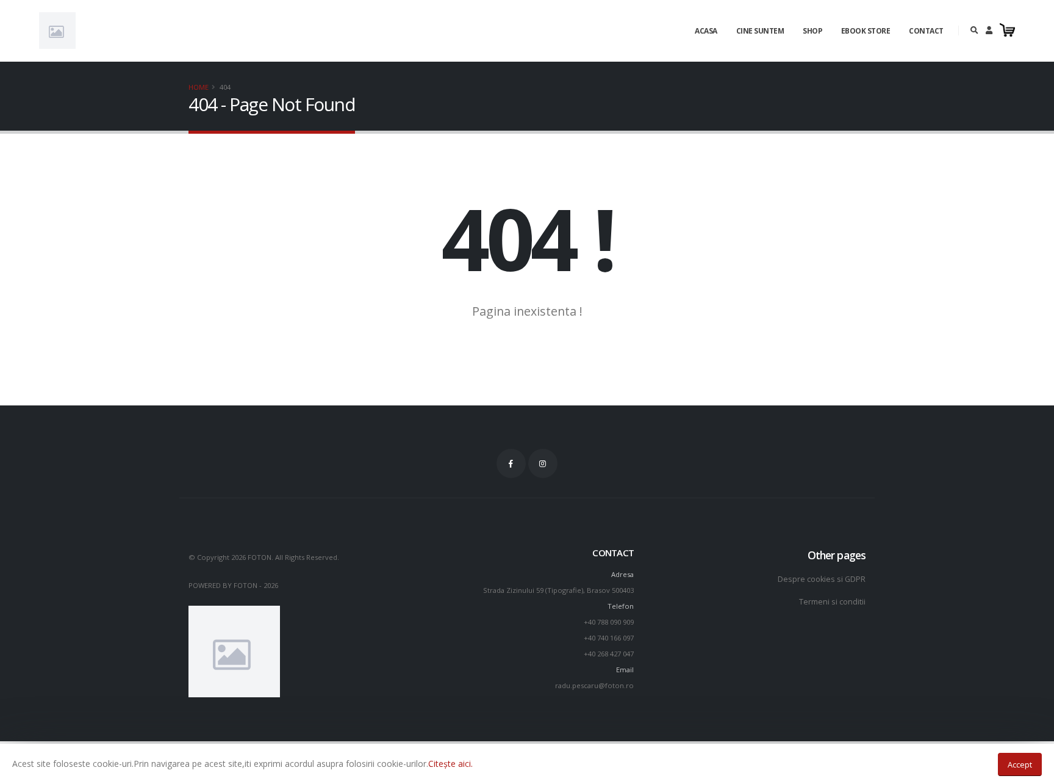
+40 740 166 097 (609, 637)
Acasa (706, 31)
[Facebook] (511, 463)
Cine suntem (760, 31)
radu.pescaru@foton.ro (594, 685)
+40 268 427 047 (609, 653)
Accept (1020, 764)
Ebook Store (866, 31)
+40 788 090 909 (609, 621)
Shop (812, 31)
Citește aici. (450, 763)
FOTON (245, 585)
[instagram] (542, 463)
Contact (926, 31)
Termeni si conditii (832, 602)
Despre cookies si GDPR (822, 579)
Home (198, 87)
